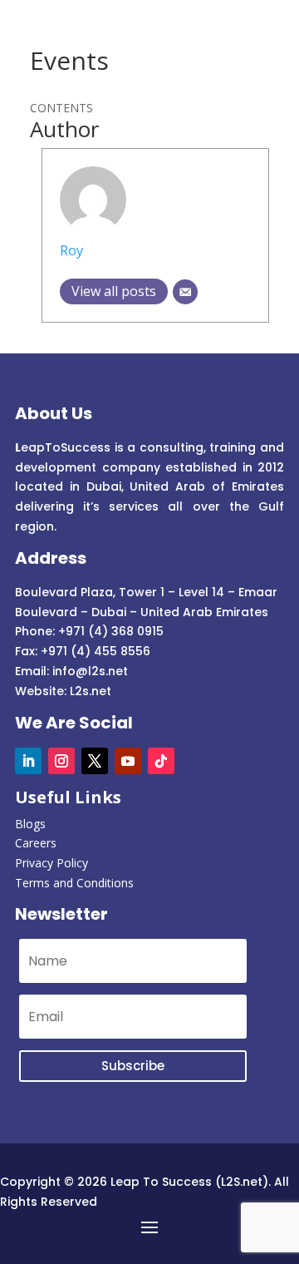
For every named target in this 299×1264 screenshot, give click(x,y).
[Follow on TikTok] (161, 761)
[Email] (185, 291)
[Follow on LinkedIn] (28, 761)
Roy (71, 249)
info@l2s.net (88, 671)
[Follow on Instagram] (61, 761)
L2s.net (90, 691)
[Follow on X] (94, 761)
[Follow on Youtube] (128, 761)
